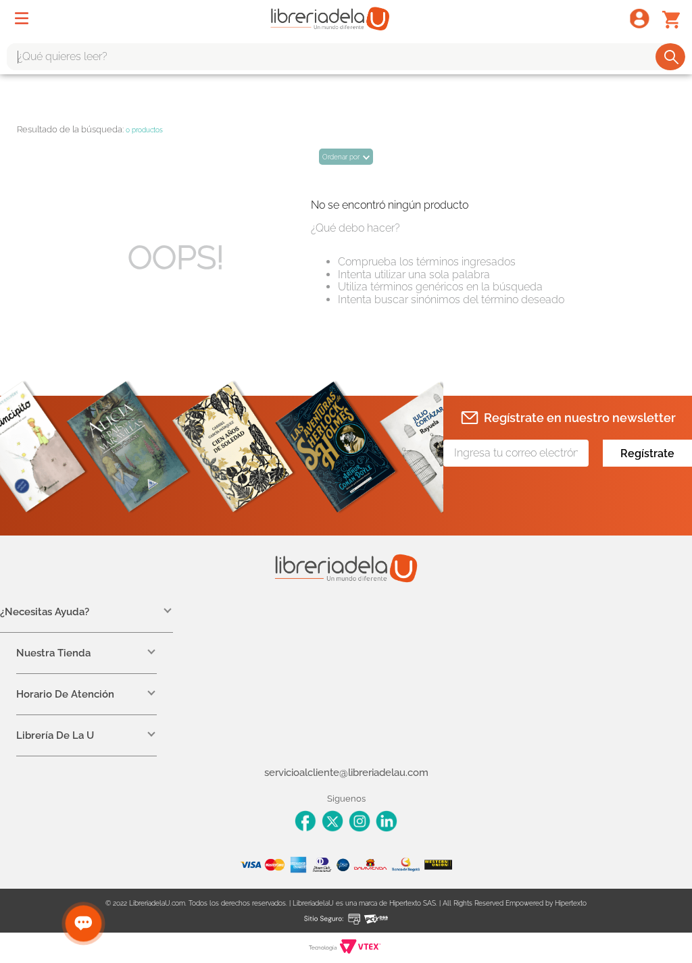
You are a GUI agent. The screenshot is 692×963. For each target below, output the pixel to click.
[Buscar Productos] (671, 56)
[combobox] (346, 57)
